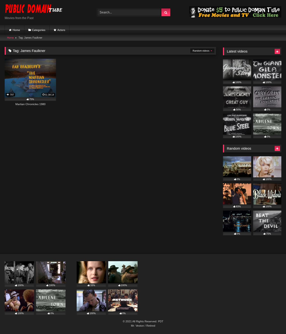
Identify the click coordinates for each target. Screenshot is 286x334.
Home (16, 30)
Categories (38, 30)
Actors (61, 30)
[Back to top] (274, 322)
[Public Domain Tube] (34, 9)
